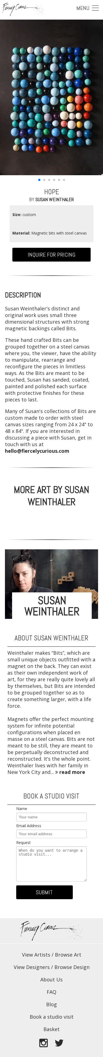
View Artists (36, 954)
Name (21, 808)
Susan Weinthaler (54, 199)
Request (23, 842)
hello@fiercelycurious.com (37, 451)
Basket (51, 1029)
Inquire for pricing (51, 254)
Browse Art (68, 954)
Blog (51, 1004)
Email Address (28, 825)
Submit (44, 892)
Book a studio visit (52, 1016)
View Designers (32, 967)
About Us (51, 979)
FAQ (51, 992)
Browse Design (72, 967)
